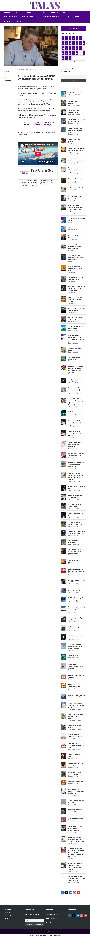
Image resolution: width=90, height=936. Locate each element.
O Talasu (19, 13)
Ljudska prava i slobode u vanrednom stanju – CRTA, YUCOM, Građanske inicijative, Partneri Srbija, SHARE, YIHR (76, 852)
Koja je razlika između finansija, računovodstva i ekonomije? (75, 666)
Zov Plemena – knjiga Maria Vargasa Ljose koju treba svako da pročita (76, 288)
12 (77, 43)
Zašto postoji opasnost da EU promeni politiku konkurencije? (76, 464)
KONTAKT (19, 21)
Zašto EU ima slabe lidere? (76, 92)
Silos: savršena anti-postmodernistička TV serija (75, 268)
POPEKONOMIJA (51, 918)
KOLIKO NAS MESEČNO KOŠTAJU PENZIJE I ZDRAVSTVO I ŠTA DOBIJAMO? (48, 182)
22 (63, 53)
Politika (42, 13)
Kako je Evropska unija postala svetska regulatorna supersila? (76, 130)
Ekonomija (54, 13)
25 (73, 53)
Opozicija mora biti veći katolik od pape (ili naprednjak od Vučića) (75, 828)
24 (70, 53)
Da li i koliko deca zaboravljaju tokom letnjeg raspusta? (76, 745)
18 (73, 48)
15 (63, 48)
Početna (8, 909)
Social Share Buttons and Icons (37, 935)
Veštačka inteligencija (30, 17)
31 (70, 58)
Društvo (66, 13)
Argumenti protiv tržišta (75, 818)
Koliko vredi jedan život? (75, 188)
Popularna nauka (10, 17)
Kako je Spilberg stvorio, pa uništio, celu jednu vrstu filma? (76, 150)
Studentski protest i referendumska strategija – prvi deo (76, 433)
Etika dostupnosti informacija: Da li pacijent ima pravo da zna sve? (76, 170)
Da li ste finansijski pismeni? (76, 695)
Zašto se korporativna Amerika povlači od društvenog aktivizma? (75, 686)
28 (84, 53)
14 (84, 43)
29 (63, 58)
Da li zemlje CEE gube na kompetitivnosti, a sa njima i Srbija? (76, 716)
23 (66, 53)
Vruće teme (31, 13)
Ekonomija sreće (73, 655)
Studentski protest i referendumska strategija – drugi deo (76, 423)
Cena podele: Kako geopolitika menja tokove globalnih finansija (76, 246)
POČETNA (7, 13)
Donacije (7, 21)
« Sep (71, 62)
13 (80, 43)
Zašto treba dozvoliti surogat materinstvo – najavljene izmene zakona (76, 839)
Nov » (75, 62)
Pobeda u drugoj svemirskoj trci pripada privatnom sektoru (76, 609)
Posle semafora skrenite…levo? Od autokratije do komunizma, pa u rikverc (76, 390)
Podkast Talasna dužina (52, 17)
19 (77, 48)
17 (70, 48)
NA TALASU (49, 922)
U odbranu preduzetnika (75, 781)
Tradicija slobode (72, 17)
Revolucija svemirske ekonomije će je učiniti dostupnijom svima (75, 646)
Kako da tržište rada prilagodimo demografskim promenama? (76, 791)
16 (66, 48)
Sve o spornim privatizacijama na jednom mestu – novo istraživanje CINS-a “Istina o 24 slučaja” (28, 183)
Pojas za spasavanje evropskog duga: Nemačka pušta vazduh (76, 257)
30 (66, 58)
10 (70, 43)
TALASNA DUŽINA (51, 914)
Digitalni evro (72, 227)
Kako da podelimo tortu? (75, 809)
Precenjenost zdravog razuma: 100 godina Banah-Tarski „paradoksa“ (76, 705)
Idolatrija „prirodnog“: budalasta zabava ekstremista (74, 444)
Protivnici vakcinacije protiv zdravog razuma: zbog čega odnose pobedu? (76, 878)
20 (80, 48)
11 (73, 43)
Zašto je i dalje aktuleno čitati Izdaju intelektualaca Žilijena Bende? (76, 571)
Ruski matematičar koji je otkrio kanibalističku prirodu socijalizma (75, 551)
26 (77, 53)
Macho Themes (52, 931)
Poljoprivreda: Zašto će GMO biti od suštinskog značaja (75, 299)
